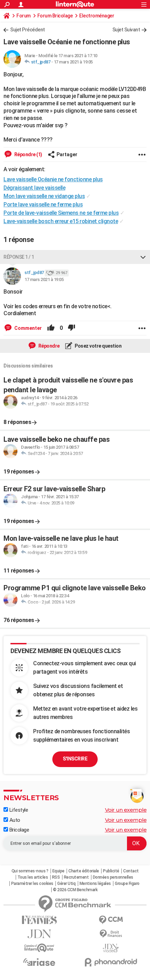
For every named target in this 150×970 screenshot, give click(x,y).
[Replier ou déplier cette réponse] (143, 257)
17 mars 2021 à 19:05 (73, 62)
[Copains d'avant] (39, 948)
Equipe (58, 871)
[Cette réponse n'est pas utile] (71, 328)
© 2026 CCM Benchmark (75, 889)
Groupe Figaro (127, 883)
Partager (67, 154)
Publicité (111, 871)
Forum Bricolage (55, 15)
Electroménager (96, 15)
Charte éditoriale (83, 871)
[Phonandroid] (111, 962)
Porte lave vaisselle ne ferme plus (43, 204)
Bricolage (18, 830)
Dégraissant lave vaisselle (34, 187)
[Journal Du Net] (39, 934)
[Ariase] (39, 962)
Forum (23, 15)
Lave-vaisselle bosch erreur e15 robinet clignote (60, 221)
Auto (14, 820)
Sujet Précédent (27, 29)
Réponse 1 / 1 (18, 257)
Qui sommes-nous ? (30, 871)
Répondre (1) (27, 154)
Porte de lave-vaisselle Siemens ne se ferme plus (61, 213)
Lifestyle (18, 810)
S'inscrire (75, 758)
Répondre (48, 346)
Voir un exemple (126, 809)
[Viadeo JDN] (111, 948)
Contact (131, 871)
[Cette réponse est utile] (50, 328)
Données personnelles (113, 877)
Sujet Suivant (126, 29)
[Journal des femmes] (39, 920)
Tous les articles (32, 877)
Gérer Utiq (66, 883)
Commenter (27, 328)
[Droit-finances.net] (111, 934)
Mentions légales (95, 883)
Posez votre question (98, 346)
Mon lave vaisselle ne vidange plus (44, 196)
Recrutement (76, 877)
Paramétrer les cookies (32, 883)
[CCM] (111, 920)
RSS (56, 877)
